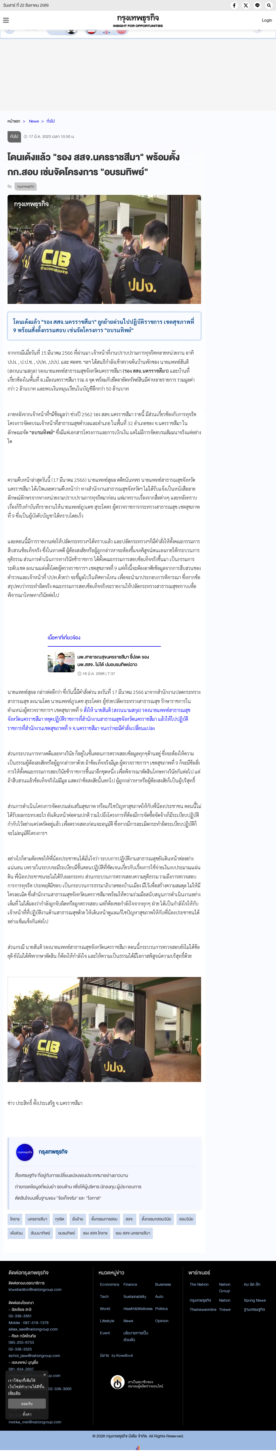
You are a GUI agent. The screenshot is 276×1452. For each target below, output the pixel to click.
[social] (234, 5)
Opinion (161, 1320)
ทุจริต (59, 1219)
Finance (130, 1284)
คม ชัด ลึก (252, 1284)
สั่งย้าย (77, 1219)
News (34, 121)
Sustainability (134, 1296)
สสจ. (130, 1219)
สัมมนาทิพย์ (40, 1233)
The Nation (199, 1284)
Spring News (255, 1300)
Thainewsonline (203, 1309)
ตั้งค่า (27, 1414)
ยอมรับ (27, 1403)
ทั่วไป (51, 121)
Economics (109, 1284)
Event (105, 1332)
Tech (104, 1296)
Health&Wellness (138, 1308)
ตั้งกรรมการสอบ (104, 1219)
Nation (224, 1300)
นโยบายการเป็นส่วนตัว (135, 1336)
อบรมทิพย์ (66, 1233)
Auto (159, 1296)
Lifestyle (107, 1320)
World (105, 1308)
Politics (161, 1308)
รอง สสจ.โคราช (95, 1233)
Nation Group (224, 1288)
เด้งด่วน (16, 1233)
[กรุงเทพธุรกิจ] (138, 20)
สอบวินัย (186, 1219)
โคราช (15, 1219)
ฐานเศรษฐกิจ (254, 1309)
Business (163, 1284)
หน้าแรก (14, 121)
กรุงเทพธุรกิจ (200, 1300)
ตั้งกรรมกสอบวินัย (156, 1219)
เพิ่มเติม (14, 1392)
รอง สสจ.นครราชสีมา (133, 1233)
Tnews (224, 1309)
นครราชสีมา (37, 1219)
